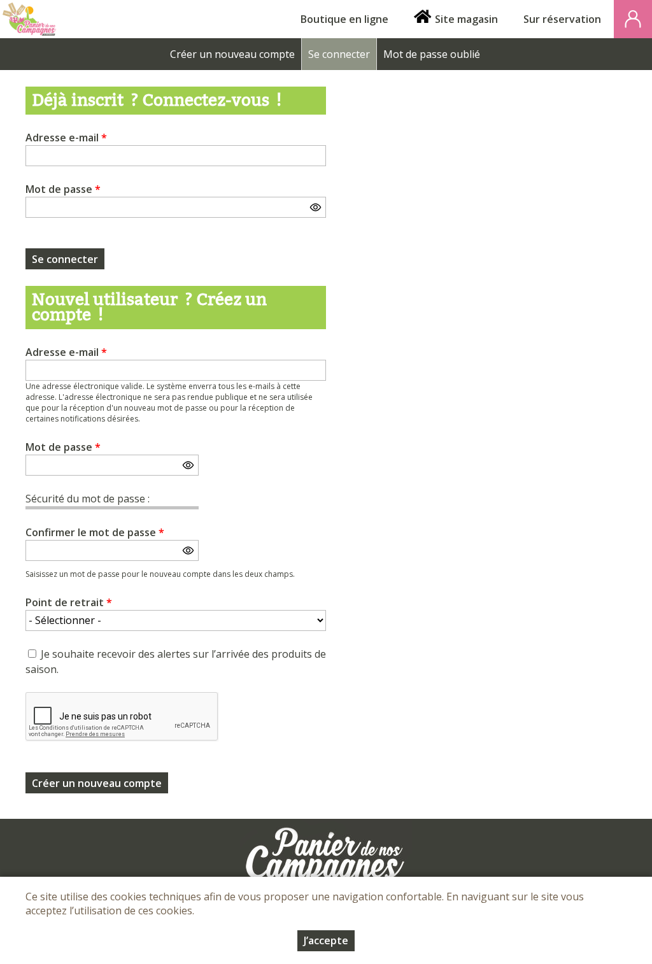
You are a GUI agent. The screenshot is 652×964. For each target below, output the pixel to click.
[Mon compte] (633, 19)
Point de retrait (68, 602)
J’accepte (326, 940)
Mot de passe (63, 189)
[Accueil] (29, 19)
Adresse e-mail (66, 138)
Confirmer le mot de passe (94, 532)
